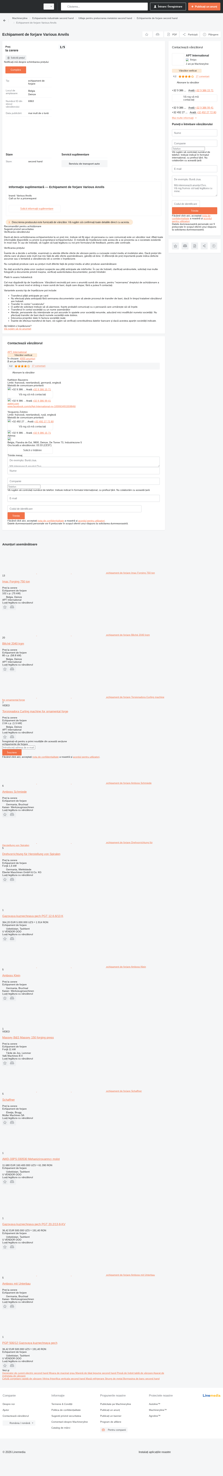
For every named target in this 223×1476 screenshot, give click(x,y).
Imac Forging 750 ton (16, 581)
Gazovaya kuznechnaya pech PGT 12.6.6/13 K (32, 916)
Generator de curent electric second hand (25, 1373)
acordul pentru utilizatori (91, 520)
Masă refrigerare (95, 1378)
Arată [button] (29, 389)
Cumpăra (16, 69)
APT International (17, 352)
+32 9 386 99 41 (42, 400)
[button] (147, 34)
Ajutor (6, 1410)
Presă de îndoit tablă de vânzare (135, 1373)
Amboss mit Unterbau (16, 1283)
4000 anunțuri (27, 358)
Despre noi (9, 1404)
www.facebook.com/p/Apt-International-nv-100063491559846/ (41, 406)
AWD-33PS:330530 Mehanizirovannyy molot (31, 1159)
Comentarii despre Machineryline (69, 1421)
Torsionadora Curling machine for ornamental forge (35, 711)
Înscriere (12, 752)
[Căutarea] (64, 6)
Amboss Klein (11, 975)
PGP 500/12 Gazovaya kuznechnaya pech (29, 1343)
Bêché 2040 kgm (13, 643)
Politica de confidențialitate (66, 1410)
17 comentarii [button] (38, 366)
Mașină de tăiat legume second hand (96, 1373)
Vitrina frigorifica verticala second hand (64, 1378)
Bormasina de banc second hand (141, 1378)
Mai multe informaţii (183, 117)
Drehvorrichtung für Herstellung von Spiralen (31, 854)
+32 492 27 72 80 (44, 421)
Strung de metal (114, 1378)
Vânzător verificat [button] (23, 355)
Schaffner (8, 1099)
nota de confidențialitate (51, 520)
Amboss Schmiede (14, 791)
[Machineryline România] (21, 6)
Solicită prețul (18, 57)
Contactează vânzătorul (16, 1415)
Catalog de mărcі (60, 1427)
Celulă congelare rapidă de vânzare (22, 1378)
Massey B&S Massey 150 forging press (28, 1037)
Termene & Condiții (61, 1404)
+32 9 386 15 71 (42, 389)
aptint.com (13, 403)
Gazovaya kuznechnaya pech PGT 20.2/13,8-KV (33, 1224)
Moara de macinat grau (62, 1373)
